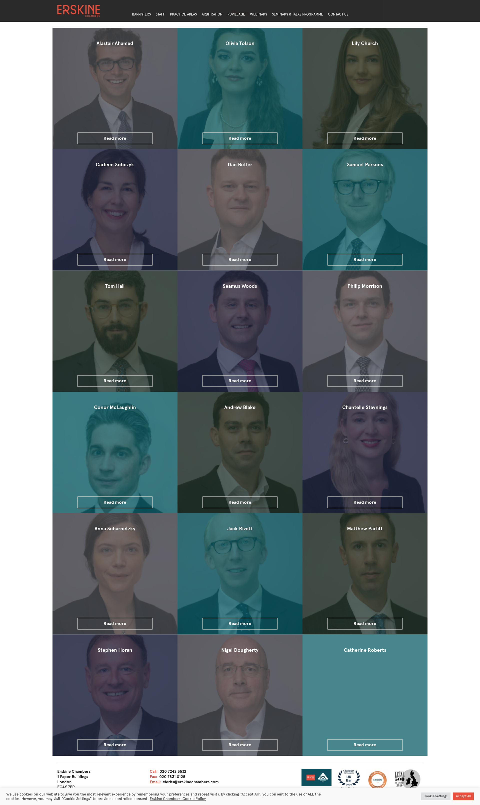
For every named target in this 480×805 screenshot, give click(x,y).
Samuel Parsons (365, 165)
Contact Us (338, 14)
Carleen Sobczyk (115, 165)
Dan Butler (240, 165)
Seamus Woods (240, 286)
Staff (160, 14)
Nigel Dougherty (239, 650)
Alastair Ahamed (114, 43)
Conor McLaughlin (115, 407)
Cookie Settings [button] (436, 796)
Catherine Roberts (365, 650)
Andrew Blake (240, 407)
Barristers (141, 14)
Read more (115, 138)
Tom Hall (115, 286)
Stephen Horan (115, 650)
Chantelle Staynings (365, 407)
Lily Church (365, 43)
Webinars (258, 14)
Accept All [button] (463, 796)
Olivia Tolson (240, 43)
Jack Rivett (239, 529)
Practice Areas (183, 14)
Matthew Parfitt (365, 529)
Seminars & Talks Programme (297, 14)
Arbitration (212, 14)
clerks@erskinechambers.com (191, 782)
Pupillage (236, 14)
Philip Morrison (365, 286)
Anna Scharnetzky (115, 529)
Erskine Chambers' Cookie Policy (178, 798)
